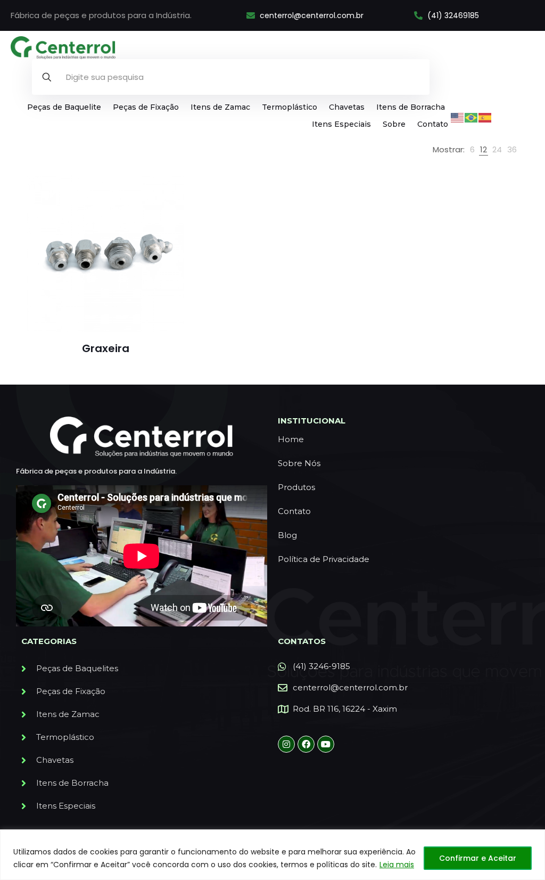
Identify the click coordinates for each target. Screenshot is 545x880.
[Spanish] (485, 117)
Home (291, 439)
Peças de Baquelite (64, 107)
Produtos (296, 487)
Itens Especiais (341, 124)
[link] (472, 149)
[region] (272, 854)
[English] (458, 117)
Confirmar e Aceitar (477, 858)
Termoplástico (289, 107)
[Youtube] (325, 744)
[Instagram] (286, 744)
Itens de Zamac (220, 107)
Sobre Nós (299, 463)
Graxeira (105, 348)
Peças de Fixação (146, 107)
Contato (432, 124)
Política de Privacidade (323, 559)
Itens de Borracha (410, 107)
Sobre (394, 124)
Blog (287, 535)
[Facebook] (306, 744)
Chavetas (347, 107)
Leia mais (396, 864)
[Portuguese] (471, 117)
